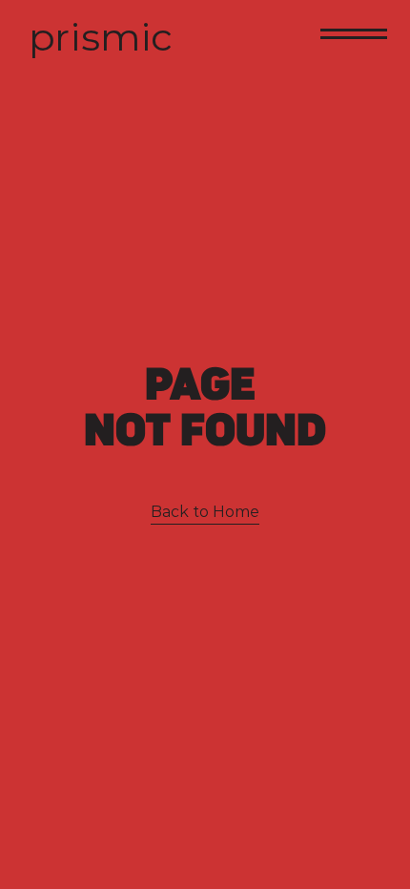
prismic (101, 36)
